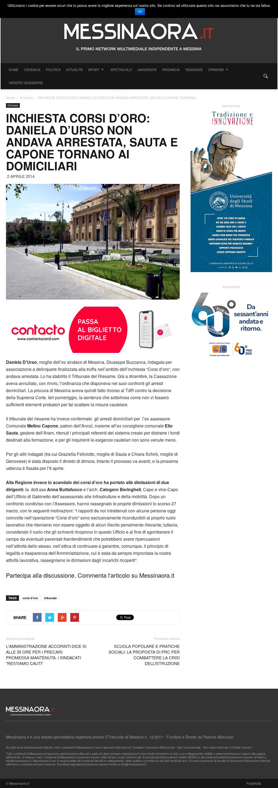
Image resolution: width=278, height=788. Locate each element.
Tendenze (194, 69)
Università (147, 69)
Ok (140, 12)
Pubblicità (254, 783)
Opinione (216, 69)
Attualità (74, 69)
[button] (265, 76)
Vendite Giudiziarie (26, 82)
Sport (93, 69)
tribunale (50, 598)
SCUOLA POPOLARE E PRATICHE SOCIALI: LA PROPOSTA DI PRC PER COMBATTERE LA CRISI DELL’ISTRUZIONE (144, 654)
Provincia (171, 69)
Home (13, 69)
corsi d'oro (30, 598)
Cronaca (32, 69)
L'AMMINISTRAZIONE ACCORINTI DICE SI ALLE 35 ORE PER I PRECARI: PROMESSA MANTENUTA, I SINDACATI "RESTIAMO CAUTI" (46, 654)
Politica (53, 69)
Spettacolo (121, 69)
